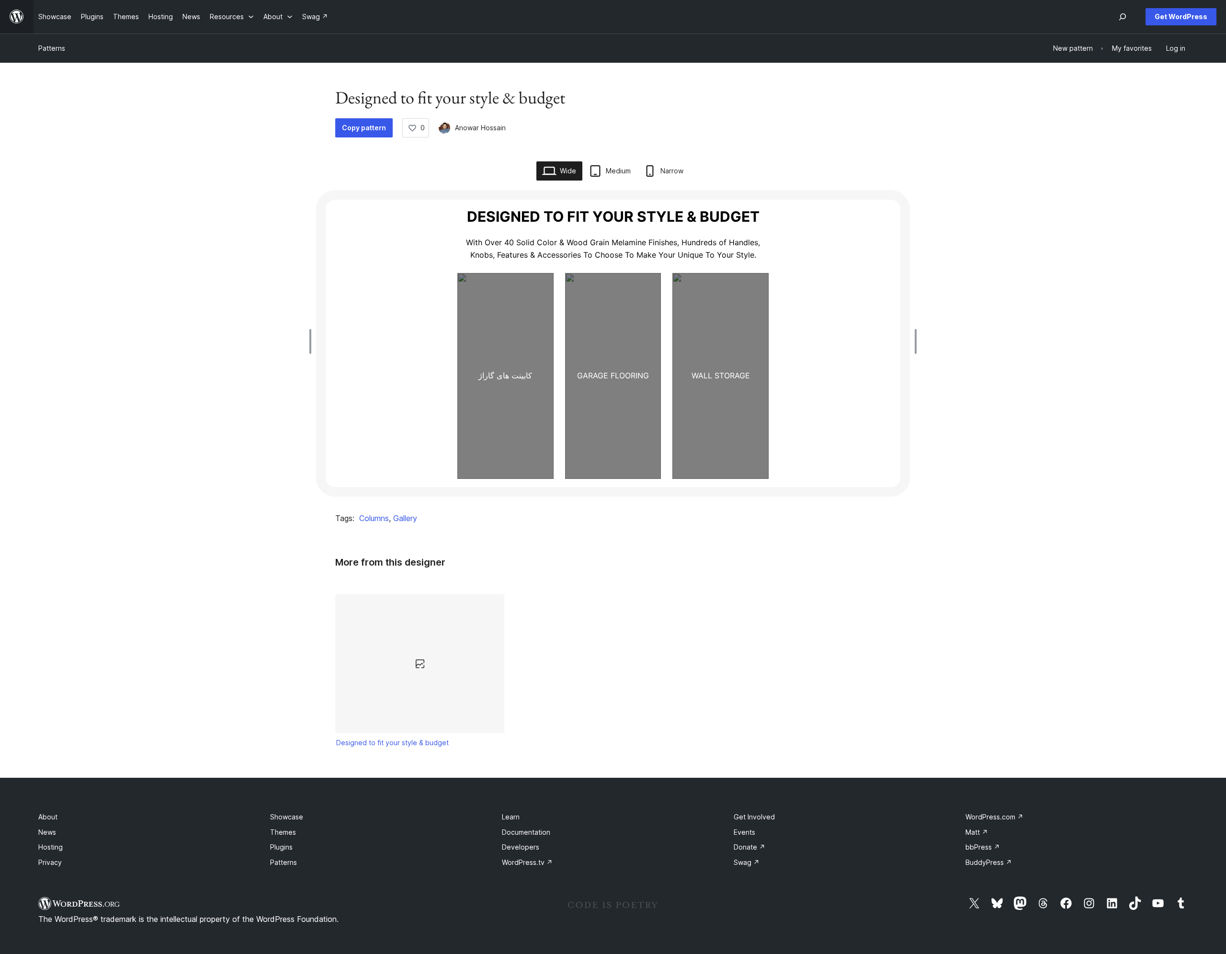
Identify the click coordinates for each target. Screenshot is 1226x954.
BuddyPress (988, 862)
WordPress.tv (527, 862)
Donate (749, 847)
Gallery (405, 518)
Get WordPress (1181, 16)
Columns (374, 518)
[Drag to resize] (312, 341)
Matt (976, 832)
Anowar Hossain (480, 128)
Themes (283, 832)
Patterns (51, 48)
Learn (511, 817)
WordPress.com (994, 817)
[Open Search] (1122, 17)
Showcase (286, 817)
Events (744, 832)
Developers (520, 847)
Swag (747, 862)
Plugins (281, 847)
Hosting (50, 847)
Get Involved (754, 817)
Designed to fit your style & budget (392, 742)
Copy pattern (364, 128)
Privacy (50, 862)
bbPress (982, 847)
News (47, 832)
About (47, 817)
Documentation (526, 832)
